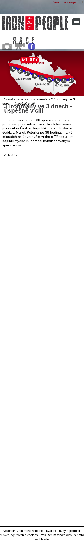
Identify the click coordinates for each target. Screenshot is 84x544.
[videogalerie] (20, 49)
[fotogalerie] (7, 49)
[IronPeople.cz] (35, 23)
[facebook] (31, 49)
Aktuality (30, 60)
